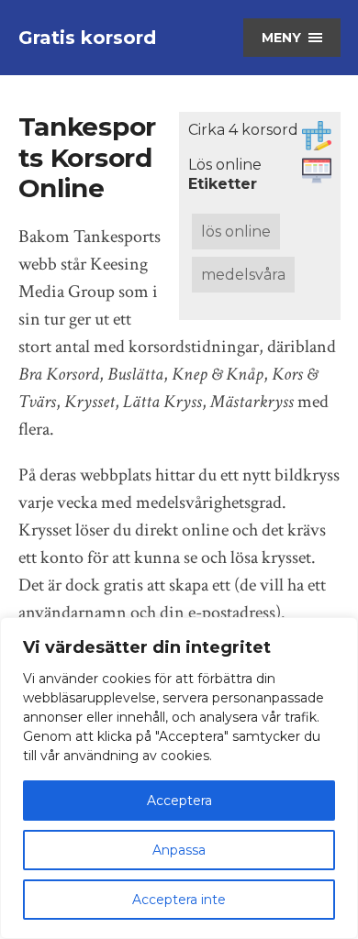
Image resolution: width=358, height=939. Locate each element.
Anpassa (179, 850)
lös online (236, 231)
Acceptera (179, 800)
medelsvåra (243, 274)
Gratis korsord (87, 38)
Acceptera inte (179, 899)
